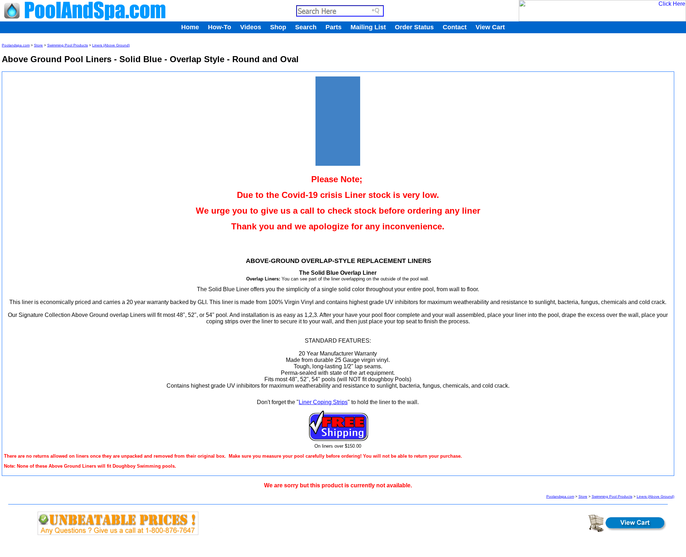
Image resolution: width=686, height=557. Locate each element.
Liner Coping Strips (323, 402)
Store (38, 45)
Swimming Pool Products (67, 45)
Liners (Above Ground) (111, 45)
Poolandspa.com (16, 45)
